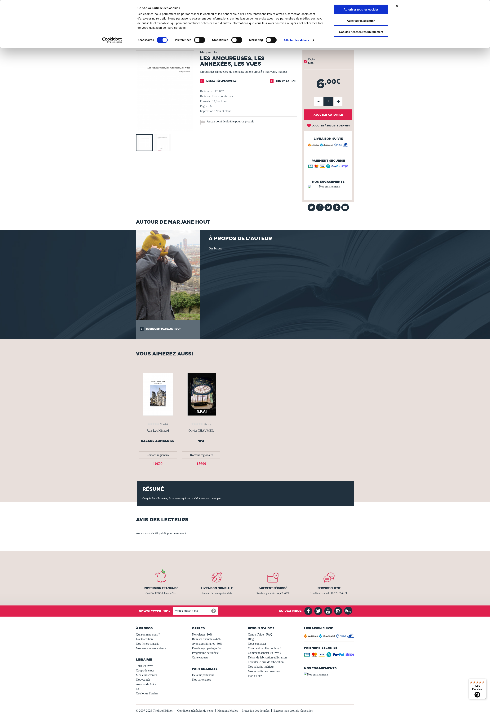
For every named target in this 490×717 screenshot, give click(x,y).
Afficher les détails (296, 40)
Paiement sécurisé (273, 588)
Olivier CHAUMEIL (201, 430)
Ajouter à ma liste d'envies (331, 125)
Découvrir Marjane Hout (163, 329)
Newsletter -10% (202, 634)
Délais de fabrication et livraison (267, 657)
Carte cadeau (200, 657)
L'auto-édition (144, 639)
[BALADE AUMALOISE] (157, 393)
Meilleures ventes (146, 675)
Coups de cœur (145, 670)
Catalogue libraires (147, 693)
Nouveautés (143, 679)
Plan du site (255, 675)
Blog (251, 639)
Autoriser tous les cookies (361, 9)
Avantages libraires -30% (207, 643)
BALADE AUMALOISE (157, 440)
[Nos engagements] (328, 186)
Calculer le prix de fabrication (266, 662)
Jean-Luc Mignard (158, 430)
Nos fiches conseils (147, 643)
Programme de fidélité (205, 652)
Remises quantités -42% (206, 639)
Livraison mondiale (217, 588)
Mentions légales (227, 710)
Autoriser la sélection (361, 20)
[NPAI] (201, 393)
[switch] (199, 40)
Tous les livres (144, 665)
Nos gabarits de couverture (264, 671)
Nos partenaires (201, 679)
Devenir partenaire (203, 675)
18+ (138, 688)
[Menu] (484, 681)
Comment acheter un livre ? (264, 652)
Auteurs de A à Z (146, 684)
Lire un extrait (286, 81)
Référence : (207, 91)
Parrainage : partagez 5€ (206, 648)
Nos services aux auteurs (151, 648)
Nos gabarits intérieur (261, 666)
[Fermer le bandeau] (396, 6)
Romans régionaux (157, 455)
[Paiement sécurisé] (328, 167)
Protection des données (256, 710)
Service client (329, 588)
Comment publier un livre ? (264, 648)
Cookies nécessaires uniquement (361, 31)
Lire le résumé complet (222, 81)
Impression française (161, 588)
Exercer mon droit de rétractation (293, 710)
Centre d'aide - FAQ (260, 634)
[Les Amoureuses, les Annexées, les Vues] (165, 129)
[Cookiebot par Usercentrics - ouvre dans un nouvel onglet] (112, 40)
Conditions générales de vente (195, 710)
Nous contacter (257, 643)
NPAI (201, 440)
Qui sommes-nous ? (148, 634)
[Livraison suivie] (328, 145)
